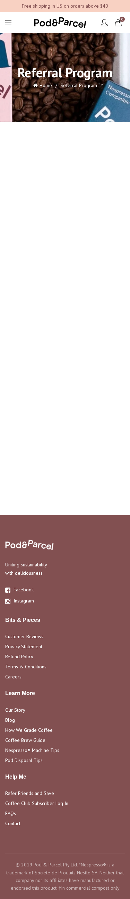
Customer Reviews (24, 636)
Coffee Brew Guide (25, 740)
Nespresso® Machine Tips (32, 750)
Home (46, 85)
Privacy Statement (23, 646)
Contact (12, 823)
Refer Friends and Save (29, 793)
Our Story (15, 710)
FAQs (10, 813)
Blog (10, 720)
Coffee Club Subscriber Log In (36, 803)
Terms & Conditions (25, 666)
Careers (13, 677)
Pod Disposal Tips (24, 760)
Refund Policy (19, 656)
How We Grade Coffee (29, 730)
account (104, 22)
